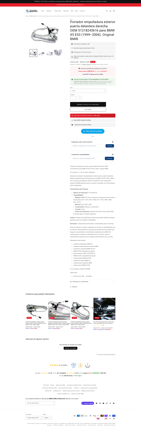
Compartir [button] (74, 286)
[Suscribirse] (53, 403)
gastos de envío (87, 64)
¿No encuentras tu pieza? (65, 388)
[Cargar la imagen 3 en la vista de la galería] (50, 53)
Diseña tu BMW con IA (63, 393)
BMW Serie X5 (33, 16)
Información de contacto (109, 425)
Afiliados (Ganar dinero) (87, 390)
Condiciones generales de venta (71, 390)
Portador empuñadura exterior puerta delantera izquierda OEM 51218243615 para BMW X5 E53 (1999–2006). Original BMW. (59, 323)
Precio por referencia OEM (49, 388)
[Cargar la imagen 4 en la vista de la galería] (58, 53)
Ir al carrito (88, 109)
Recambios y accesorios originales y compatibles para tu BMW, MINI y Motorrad (60, 423)
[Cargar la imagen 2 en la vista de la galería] (41, 53)
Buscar (52, 385)
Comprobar (109, 158)
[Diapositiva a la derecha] (64, 53)
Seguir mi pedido (60, 385)
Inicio (27, 16)
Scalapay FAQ (57, 390)
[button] (49, 11)
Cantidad (72, 94)
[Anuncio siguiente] (115, 4)
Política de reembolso (58, 425)
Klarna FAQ (48, 390)
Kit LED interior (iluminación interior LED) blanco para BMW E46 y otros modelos (103, 322)
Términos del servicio (82, 425)
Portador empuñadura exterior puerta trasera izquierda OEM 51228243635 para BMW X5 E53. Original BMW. (81, 323)
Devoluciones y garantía (89, 385)
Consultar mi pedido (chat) (74, 385)
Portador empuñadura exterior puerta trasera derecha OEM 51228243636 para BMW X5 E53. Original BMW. (36, 323)
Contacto (76, 388)
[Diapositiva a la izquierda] (27, 53)
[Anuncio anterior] (26, 4)
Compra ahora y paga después (89, 388)
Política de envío (92, 425)
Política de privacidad (70, 425)
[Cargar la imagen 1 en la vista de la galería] (33, 53)
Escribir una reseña (70, 348)
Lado (71, 87)
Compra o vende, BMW (77, 393)
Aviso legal (99, 425)
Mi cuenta (46, 385)
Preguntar (109, 145)
